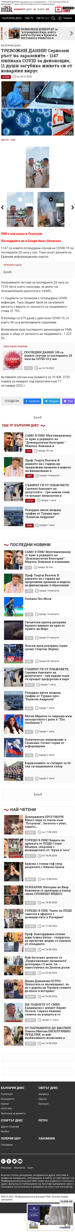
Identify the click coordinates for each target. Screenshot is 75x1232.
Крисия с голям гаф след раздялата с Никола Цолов (44, 865)
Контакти (19, 1167)
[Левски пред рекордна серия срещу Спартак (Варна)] (13, 653)
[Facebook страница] (9, 1161)
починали (30, 298)
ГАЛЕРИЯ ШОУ (11, 1138)
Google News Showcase (44, 241)
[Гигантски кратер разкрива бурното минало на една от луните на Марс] (13, 630)
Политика (6, 1094)
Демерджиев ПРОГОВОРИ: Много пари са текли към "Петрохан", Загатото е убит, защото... (46, 821)
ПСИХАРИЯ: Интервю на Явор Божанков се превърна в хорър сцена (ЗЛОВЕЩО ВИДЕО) (48, 890)
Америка (43, 1094)
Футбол (5, 1131)
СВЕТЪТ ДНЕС (48, 1088)
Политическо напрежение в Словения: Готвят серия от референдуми (45, 743)
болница (10, 318)
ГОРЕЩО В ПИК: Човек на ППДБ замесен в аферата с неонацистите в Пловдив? (48, 914)
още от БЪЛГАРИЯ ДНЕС (20, 425)
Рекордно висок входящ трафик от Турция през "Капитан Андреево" (43, 513)
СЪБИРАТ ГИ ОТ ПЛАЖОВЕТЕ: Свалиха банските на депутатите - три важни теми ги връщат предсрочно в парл (47, 674)
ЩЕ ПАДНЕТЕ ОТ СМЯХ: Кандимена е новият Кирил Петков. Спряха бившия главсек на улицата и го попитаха (45, 1009)
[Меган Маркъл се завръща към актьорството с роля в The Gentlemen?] (13, 724)
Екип (30, 1167)
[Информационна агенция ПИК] (6, 9)
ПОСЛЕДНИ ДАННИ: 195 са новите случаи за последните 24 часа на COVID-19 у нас (48, 356)
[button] (71, 33)
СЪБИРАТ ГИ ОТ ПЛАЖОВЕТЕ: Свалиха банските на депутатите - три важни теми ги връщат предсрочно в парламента (47, 490)
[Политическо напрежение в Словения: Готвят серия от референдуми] (13, 747)
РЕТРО (43, 1120)
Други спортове (10, 1126)
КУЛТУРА (6, 1108)
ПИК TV (29, 18)
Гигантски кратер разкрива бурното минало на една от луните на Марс (45, 626)
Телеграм (35, 234)
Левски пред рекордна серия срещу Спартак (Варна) (46, 647)
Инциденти (7, 1098)
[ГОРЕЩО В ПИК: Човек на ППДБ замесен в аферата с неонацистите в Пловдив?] (13, 918)
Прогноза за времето (13, 1113)
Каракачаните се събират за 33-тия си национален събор (48, 764)
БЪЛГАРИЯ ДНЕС (12, 18)
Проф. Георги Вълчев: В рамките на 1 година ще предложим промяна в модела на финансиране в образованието (48, 465)
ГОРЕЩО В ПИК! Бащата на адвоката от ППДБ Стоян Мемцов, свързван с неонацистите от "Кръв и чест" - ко (48, 845)
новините (19, 9)
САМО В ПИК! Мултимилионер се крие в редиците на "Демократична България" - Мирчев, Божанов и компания (48, 557)
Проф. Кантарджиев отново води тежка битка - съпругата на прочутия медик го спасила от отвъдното (48, 939)
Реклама (6, 1167)
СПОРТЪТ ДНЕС (12, 1120)
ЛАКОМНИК (46, 1138)
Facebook (34, 401)
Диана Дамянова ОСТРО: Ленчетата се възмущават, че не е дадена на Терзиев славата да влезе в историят (48, 986)
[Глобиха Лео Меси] (13, 606)
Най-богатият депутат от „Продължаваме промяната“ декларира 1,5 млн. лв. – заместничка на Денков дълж (47, 962)
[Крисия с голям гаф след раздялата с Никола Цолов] (13, 871)
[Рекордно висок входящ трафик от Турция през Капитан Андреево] (13, 516)
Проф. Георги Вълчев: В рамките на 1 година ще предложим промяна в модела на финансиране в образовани (47, 580)
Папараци (7, 1144)
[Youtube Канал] (20, 1161)
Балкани (43, 1103)
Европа (42, 1098)
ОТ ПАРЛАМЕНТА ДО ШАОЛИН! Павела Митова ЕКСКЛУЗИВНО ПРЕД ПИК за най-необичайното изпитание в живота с (48, 1033)
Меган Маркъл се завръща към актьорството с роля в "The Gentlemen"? (48, 719)
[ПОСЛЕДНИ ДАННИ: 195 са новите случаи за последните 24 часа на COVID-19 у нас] (12, 360)
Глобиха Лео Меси (38, 599)
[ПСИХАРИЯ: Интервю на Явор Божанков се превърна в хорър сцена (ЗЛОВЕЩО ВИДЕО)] (13, 895)
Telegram (67, 18)
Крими (5, 1103)
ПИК (13, 139)
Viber (70, 401)
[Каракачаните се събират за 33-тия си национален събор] (13, 771)
